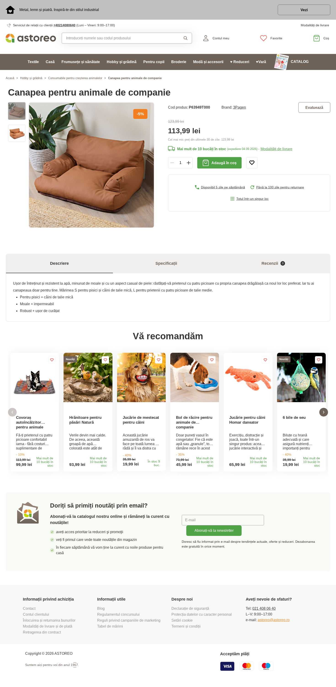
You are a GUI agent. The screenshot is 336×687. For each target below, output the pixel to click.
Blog (101, 608)
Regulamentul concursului (118, 614)
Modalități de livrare (315, 25)
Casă (50, 62)
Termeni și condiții (186, 626)
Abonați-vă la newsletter (214, 530)
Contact (29, 608)
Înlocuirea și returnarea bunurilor (49, 620)
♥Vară (261, 62)
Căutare (182, 38)
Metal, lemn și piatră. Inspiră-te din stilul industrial (59, 10)
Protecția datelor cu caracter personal (201, 614)
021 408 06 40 (264, 608)
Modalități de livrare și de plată (47, 626)
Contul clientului (36, 614)
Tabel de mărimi (110, 626)
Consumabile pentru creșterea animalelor (75, 78)
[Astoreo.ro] (31, 38)
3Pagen (239, 107)
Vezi (304, 10)
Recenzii (272, 263)
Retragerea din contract (42, 632)
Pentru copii (153, 62)
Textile (33, 62)
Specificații (166, 263)
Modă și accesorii (208, 62)
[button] (12, 412)
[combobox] (117, 38)
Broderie (178, 62)
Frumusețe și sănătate (80, 62)
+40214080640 (64, 25)
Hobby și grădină (121, 62)
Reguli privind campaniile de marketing (128, 620)
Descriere (59, 263)
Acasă (10, 78)
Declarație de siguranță (190, 608)
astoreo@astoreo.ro (274, 620)
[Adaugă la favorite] (252, 162)
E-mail (190, 520)
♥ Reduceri (239, 62)
